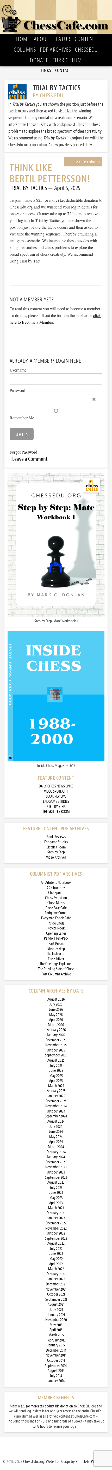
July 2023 (56, 1187)
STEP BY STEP (56, 806)
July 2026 (56, 1004)
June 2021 (56, 1309)
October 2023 (56, 1172)
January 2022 (56, 1279)
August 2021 (56, 1304)
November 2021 (56, 1289)
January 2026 (56, 1035)
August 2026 (56, 999)
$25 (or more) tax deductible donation (47, 1406)
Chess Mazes (56, 902)
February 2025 (56, 1090)
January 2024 (56, 1157)
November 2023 (56, 1167)
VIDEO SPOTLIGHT (56, 791)
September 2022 (56, 1238)
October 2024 (56, 1111)
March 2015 (56, 1335)
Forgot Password (23, 452)
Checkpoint (56, 892)
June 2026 (56, 1009)
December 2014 (56, 1350)
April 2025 (56, 1080)
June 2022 (56, 1253)
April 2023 (56, 1203)
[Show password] (93, 399)
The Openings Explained (56, 963)
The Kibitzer (56, 958)
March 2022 (56, 1268)
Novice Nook (56, 928)
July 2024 (56, 1126)
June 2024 (56, 1131)
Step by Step (56, 852)
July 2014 (56, 1375)
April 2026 (56, 1019)
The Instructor (56, 953)
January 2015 (56, 1345)
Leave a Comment (30, 459)
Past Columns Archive (56, 974)
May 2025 (56, 1075)
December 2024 (56, 1101)
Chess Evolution (56, 897)
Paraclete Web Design (92, 1461)
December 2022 (56, 1223)
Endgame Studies (56, 842)
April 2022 (56, 1264)
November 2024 (56, 1106)
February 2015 (56, 1340)
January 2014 (56, 1380)
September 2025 (56, 1055)
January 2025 (56, 1096)
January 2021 (56, 1314)
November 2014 (56, 1355)
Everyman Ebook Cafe (56, 918)
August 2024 (56, 1121)
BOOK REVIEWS (56, 796)
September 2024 (56, 1116)
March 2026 (56, 1024)
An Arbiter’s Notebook (56, 882)
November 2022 (56, 1228)
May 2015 (56, 1325)
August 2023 (56, 1182)
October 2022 (56, 1233)
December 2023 (56, 1162)
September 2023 (56, 1177)
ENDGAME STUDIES (56, 801)
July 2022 (56, 1248)
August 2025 (56, 1060)
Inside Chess (56, 923)
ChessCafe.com (56, 16)
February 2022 (56, 1274)
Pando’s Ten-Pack (56, 938)
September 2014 (56, 1365)
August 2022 (56, 1243)
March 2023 (56, 1207)
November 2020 (56, 1319)
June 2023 (56, 1192)
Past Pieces (56, 943)
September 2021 (56, 1299)
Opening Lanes (56, 933)
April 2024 (56, 1141)
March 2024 (56, 1146)
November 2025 (56, 1045)
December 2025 (56, 1040)
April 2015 (56, 1329)
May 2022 (56, 1258)
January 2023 (56, 1218)
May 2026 (56, 1014)
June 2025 (56, 1070)
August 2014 (56, 1370)
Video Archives (56, 857)
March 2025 (56, 1085)
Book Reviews (56, 836)
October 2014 (56, 1360)
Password (17, 390)
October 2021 (56, 1294)
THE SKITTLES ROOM (56, 811)
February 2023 (56, 1213)
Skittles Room (56, 847)
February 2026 (56, 1029)
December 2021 (56, 1284)
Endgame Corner (56, 913)
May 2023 (56, 1197)
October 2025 (56, 1050)
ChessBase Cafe (56, 908)
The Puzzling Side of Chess (56, 969)
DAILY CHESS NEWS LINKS (56, 786)
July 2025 (56, 1065)
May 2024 (56, 1136)
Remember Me (22, 417)
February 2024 (56, 1152)
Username (18, 370)
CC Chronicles (56, 887)
